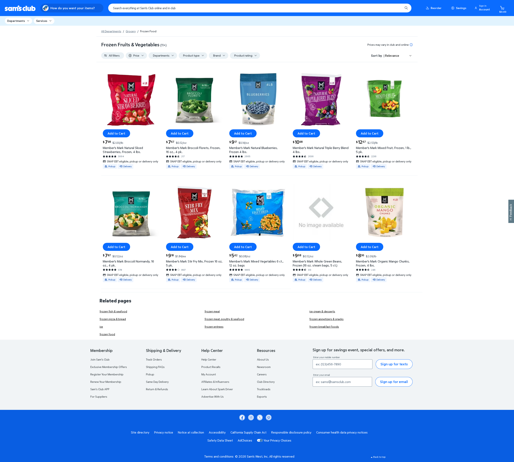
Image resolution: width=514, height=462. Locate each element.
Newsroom (264, 367)
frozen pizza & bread (113, 319)
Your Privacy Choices (277, 440)
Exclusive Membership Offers (108, 367)
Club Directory (266, 382)
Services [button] (41, 21)
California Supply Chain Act (248, 432)
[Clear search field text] (397, 8)
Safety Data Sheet (220, 440)
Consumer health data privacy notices (342, 432)
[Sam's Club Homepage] (20, 8)
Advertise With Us (212, 396)
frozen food (107, 334)
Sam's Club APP (99, 389)
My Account (208, 374)
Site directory (140, 432)
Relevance (392, 55)
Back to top (379, 457)
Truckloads (263, 389)
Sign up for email (394, 381)
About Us (263, 359)
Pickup (150, 374)
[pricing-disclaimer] (411, 44)
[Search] (406, 8)
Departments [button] (16, 21)
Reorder (436, 8)
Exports (262, 396)
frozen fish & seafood (113, 311)
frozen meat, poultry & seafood (224, 319)
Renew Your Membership (105, 382)
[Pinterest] (268, 417)
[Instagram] (251, 417)
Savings (461, 8)
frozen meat (212, 311)
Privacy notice (163, 432)
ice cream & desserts (322, 311)
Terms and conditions (219, 456)
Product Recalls (210, 367)
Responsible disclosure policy (291, 432)
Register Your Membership (106, 374)
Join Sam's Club (100, 359)
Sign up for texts (394, 364)
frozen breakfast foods (324, 326)
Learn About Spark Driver (217, 389)
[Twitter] (259, 417)
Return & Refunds (157, 389)
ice (101, 326)
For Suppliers (98, 396)
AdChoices (245, 440)
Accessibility (217, 432)
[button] (483, 8)
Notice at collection (191, 432)
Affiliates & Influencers (215, 382)
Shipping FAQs (155, 367)
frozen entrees (214, 326)
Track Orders (154, 359)
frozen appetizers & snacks (326, 319)
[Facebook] (242, 417)
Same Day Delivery (157, 382)
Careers (262, 374)
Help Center (208, 359)
